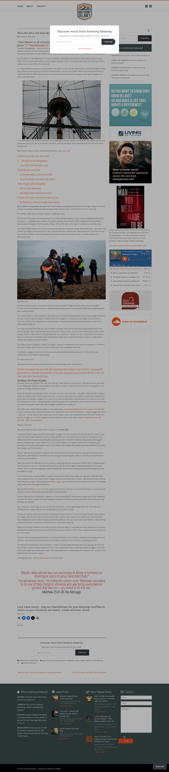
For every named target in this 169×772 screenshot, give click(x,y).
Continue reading (84, 48)
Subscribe (108, 42)
